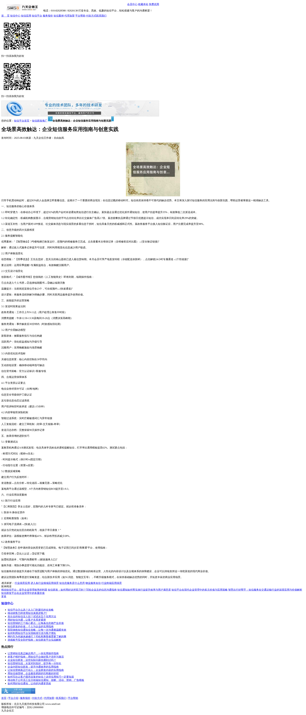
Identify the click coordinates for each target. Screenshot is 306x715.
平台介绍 (13, 698)
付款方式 (91, 15)
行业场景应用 (22, 583)
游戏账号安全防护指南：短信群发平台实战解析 (34, 639)
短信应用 (26, 15)
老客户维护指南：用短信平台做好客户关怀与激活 (36, 656)
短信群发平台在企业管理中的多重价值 (23, 593)
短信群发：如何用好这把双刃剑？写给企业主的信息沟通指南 (82, 589)
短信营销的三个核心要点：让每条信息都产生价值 (36, 623)
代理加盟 (69, 15)
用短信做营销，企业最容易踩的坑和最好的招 (33, 673)
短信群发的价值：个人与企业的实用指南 (31, 626)
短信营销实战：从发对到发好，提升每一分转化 (34, 663)
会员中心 (132, 4)
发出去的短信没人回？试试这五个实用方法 (32, 616)
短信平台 (37, 15)
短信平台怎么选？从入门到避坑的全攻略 (31, 609)
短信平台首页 (21, 120)
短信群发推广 (39, 120)
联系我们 (101, 15)
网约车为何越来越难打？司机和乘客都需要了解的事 (37, 636)
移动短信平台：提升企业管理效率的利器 (24, 589)
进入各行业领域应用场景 (45, 583)
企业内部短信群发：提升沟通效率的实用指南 (33, 666)
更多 (3, 596)
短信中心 (15, 15)
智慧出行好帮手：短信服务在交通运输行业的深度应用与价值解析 (265, 589)
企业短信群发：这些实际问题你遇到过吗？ (32, 660)
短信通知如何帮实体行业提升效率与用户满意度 (144, 589)
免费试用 (154, 4)
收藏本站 (143, 4)
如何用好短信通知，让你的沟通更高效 (29, 683)
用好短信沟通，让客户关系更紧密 (27, 619)
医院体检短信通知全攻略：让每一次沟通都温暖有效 (37, 629)
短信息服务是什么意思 (72, 583)
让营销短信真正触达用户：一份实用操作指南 (33, 653)
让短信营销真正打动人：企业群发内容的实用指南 (36, 670)
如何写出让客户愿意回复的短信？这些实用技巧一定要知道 (41, 676)
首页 (3, 698)
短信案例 (59, 15)
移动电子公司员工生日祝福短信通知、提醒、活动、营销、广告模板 (46, 680)
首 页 (5, 15)
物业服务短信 (93, 583)
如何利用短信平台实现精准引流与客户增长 (32, 633)
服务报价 (48, 15)
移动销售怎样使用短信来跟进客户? (27, 613)
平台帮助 (80, 15)
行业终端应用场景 (111, 583)
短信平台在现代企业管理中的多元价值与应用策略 (199, 589)
